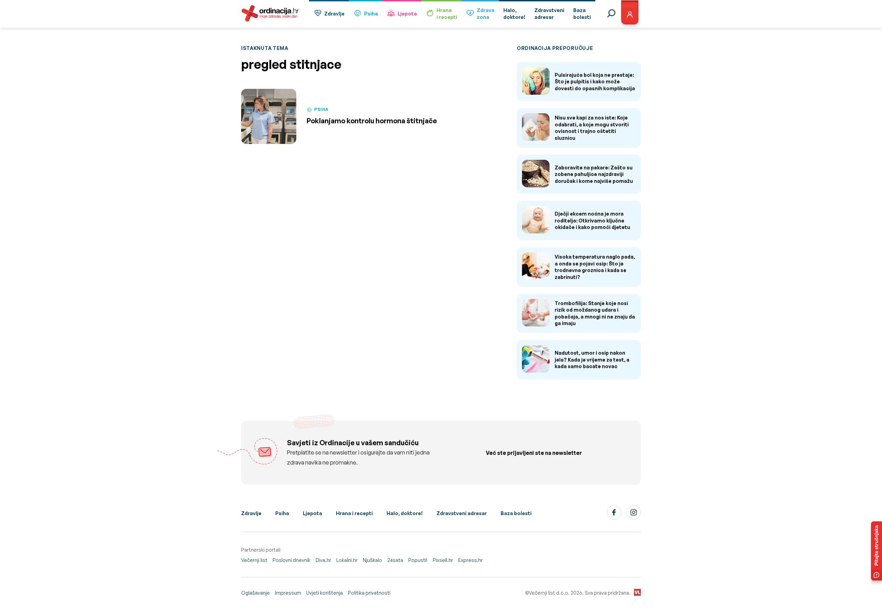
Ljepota (407, 14)
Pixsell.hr (443, 560)
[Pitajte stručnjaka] (876, 551)
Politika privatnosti (369, 593)
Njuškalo (372, 560)
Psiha (371, 14)
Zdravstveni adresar (462, 513)
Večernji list (254, 560)
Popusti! (418, 560)
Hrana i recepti (354, 513)
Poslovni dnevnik (291, 560)
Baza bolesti (516, 513)
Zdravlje (334, 14)
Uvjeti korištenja (324, 593)
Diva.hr (323, 560)
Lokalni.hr (347, 560)
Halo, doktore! (405, 513)
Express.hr (470, 560)
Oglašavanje (255, 593)
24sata (395, 560)
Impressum (288, 593)
